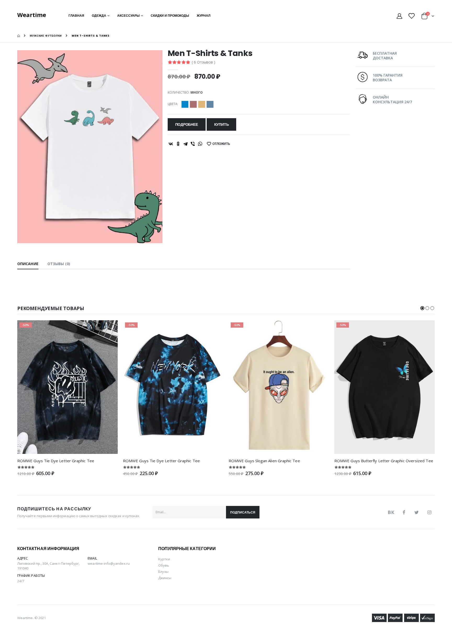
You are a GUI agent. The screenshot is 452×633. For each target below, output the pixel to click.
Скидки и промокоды (170, 15)
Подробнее (186, 124)
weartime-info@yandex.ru (109, 563)
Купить (221, 124)
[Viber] (193, 144)
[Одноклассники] (178, 144)
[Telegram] (185, 144)
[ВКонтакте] (171, 144)
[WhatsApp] (200, 144)
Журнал (203, 15)
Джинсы (164, 577)
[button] (428, 16)
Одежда (99, 15)
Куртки (164, 559)
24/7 (20, 581)
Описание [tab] (27, 263)
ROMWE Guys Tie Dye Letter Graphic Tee (55, 460)
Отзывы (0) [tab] (58, 263)
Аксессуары (128, 15)
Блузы (163, 571)
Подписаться (242, 512)
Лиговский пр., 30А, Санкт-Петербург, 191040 (48, 566)
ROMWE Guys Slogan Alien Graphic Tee (264, 460)
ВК (391, 512)
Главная (76, 15)
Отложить (221, 143)
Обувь (163, 565)
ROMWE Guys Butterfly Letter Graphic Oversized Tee (383, 460)
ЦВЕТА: (173, 104)
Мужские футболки (46, 36)
